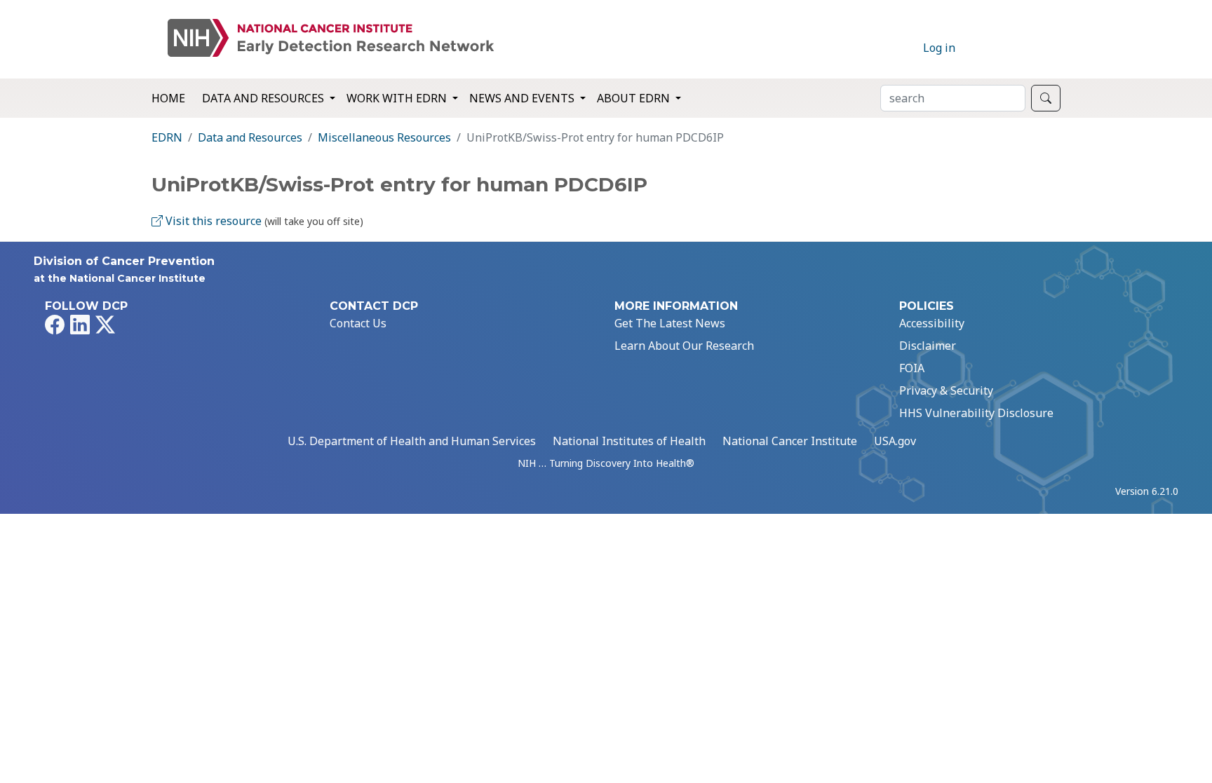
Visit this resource (212, 221)
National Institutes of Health (629, 441)
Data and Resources (250, 137)
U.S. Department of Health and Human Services (412, 441)
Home (168, 98)
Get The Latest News (669, 323)
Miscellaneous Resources (384, 137)
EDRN (167, 137)
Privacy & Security (946, 390)
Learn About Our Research (684, 345)
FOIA (911, 368)
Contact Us (358, 323)
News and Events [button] (523, 98)
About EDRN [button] (635, 98)
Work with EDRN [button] (398, 98)
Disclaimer (927, 345)
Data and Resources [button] (264, 98)
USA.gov (895, 441)
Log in (939, 47)
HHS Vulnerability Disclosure (976, 413)
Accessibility (931, 323)
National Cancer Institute (789, 441)
